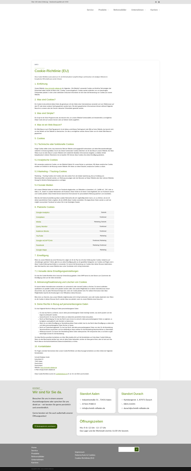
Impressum (79, 452)
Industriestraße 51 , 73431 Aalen (96, 400)
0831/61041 (129, 404)
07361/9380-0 (89, 404)
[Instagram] (159, 2)
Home (34, 448)
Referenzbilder (120, 10)
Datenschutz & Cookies (85, 455)
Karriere (154, 10)
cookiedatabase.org (61, 374)
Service (90, 10)
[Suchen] (137, 449)
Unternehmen (137, 10)
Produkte (102, 10)
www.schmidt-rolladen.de (47, 468)
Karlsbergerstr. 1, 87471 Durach (138, 400)
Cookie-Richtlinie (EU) (84, 458)
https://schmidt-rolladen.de (53, 88)
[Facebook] (156, 2)
